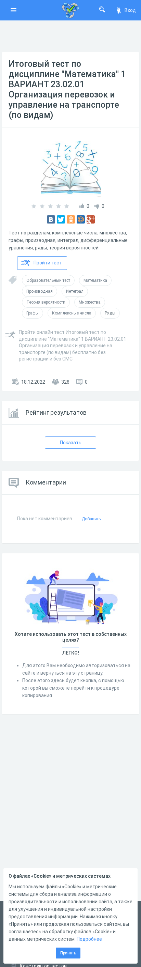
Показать (70, 442)
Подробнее (89, 939)
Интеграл (75, 291)
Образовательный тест (48, 280)
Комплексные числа (71, 313)
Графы (32, 313)
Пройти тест (48, 262)
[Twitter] (61, 219)
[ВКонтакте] (51, 219)
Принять (68, 953)
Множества (90, 302)
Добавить (91, 519)
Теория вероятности (45, 302)
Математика (95, 280)
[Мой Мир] (81, 219)
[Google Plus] (91, 219)
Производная (39, 291)
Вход (130, 10)
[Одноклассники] (71, 219)
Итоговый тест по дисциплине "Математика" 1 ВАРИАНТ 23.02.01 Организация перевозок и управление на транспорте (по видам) (67, 89)
